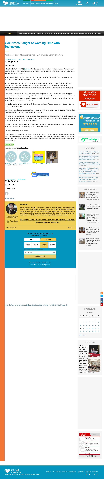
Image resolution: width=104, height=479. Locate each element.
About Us (48, 472)
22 (92, 328)
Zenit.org (26, 69)
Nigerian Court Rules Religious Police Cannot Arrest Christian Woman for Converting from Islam (88, 179)
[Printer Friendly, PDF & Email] (9, 144)
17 (98, 325)
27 (86, 331)
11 (80, 325)
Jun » (84, 335)
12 (83, 325)
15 (92, 325)
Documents (49, 3)
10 (98, 322)
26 (83, 331)
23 (95, 328)
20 (86, 328)
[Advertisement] (52, 18)
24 (98, 328)
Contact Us (95, 472)
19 (83, 328)
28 (89, 331)
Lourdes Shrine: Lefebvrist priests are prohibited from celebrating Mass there (93, 206)
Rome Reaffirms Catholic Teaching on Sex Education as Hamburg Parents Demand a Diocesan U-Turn (93, 241)
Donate (56, 3)
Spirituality (31, 59)
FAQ (53, 472)
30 (95, 331)
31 (98, 331)
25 (80, 331)
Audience (58, 472)
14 (89, 325)
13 (86, 325)
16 (95, 325)
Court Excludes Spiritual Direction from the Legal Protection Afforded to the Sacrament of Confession (89, 158)
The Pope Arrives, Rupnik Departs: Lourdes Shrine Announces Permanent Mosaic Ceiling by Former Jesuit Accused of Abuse (92, 196)
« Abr (80, 335)
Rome (32, 3)
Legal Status (80, 472)
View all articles (9, 198)
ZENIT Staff (21, 59)
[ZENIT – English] (13, 3)
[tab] (84, 434)
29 (92, 331)
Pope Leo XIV (26, 3)
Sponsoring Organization (69, 472)
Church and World (40, 3)
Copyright (88, 472)
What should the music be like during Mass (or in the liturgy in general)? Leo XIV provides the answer (92, 230)
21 (89, 328)
